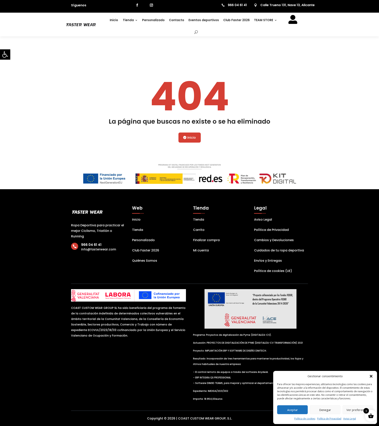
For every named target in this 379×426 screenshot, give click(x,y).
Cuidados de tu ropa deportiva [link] (279, 251)
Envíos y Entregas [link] (268, 261)
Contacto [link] (176, 20)
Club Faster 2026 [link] (236, 20)
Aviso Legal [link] (349, 418)
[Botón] (193, 32)
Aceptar (292, 410)
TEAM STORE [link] (263, 20)
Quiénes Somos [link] (144, 261)
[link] (5, 54)
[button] (371, 376)
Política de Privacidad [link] (329, 418)
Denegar (325, 410)
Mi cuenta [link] (201, 251)
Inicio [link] (114, 20)
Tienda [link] (128, 20)
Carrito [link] (199, 230)
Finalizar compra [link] (206, 240)
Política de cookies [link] (304, 418)
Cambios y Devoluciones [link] (274, 240)
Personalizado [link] (153, 20)
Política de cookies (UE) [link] (273, 271)
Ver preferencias (357, 410)
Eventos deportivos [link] (204, 20)
